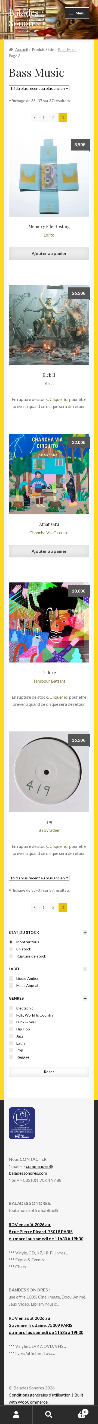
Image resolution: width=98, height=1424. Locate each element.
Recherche (49, 1414)
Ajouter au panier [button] (49, 253)
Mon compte (16, 1414)
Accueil (21, 49)
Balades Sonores (24, 17)
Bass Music (67, 49)
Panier (75, 1410)
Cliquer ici (59, 399)
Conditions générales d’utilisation (40, 1394)
